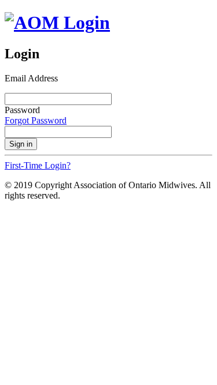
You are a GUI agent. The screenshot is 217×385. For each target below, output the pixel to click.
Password (22, 110)
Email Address (31, 78)
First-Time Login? (38, 165)
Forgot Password (36, 120)
